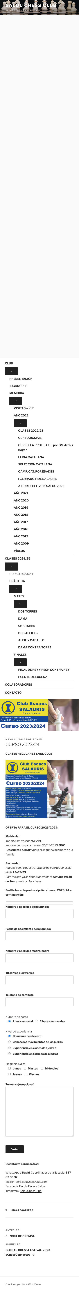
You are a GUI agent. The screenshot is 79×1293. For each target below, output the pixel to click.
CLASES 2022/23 (30, 430)
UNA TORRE (26, 626)
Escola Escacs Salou (32, 1186)
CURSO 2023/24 (21, 574)
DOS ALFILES (28, 633)
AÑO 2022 (21, 415)
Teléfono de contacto (20, 995)
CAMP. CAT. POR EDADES (36, 471)
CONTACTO (13, 692)
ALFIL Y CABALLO (31, 640)
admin (37, 739)
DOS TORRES (27, 611)
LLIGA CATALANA (31, 457)
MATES (19, 596)
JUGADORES (18, 386)
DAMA (22, 618)
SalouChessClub (31, 1191)
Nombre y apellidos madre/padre (27, 951)
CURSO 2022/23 (30, 438)
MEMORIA (16, 393)
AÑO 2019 (21, 507)
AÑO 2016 (21, 529)
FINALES (20, 654)
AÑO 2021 (21, 493)
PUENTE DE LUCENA (32, 677)
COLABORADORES (18, 684)
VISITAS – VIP (24, 408)
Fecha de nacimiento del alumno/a (28, 929)
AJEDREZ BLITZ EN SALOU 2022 (41, 486)
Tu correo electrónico (20, 973)
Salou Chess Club (31, 5)
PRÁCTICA (17, 581)
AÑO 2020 (21, 500)
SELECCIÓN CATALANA (35, 464)
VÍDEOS (19, 551)
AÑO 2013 (21, 536)
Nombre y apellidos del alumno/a (27, 906)
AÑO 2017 (21, 522)
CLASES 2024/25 (17, 558)
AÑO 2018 (21, 515)
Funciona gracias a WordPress (23, 1284)
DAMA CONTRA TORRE (34, 647)
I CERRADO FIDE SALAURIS (37, 479)
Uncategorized (22, 1210)
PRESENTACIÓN (21, 379)
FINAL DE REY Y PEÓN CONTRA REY (43, 670)
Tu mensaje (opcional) (20, 1084)
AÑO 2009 (21, 543)
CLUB (9, 363)
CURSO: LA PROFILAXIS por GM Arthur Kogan (45, 447)
